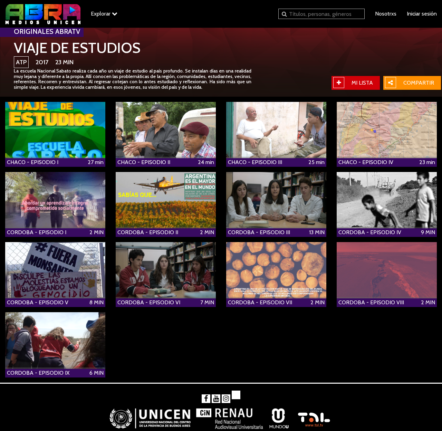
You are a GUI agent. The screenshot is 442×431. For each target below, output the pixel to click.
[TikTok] (236, 395)
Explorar (101, 13)
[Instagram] (226, 398)
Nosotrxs (385, 13)
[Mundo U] (279, 416)
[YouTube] (216, 398)
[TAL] (313, 416)
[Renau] (230, 416)
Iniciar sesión (422, 13)
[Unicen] (150, 416)
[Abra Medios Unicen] (43, 14)
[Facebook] (206, 398)
